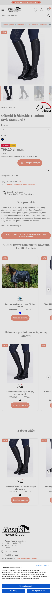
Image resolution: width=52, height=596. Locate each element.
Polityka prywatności (42, 565)
